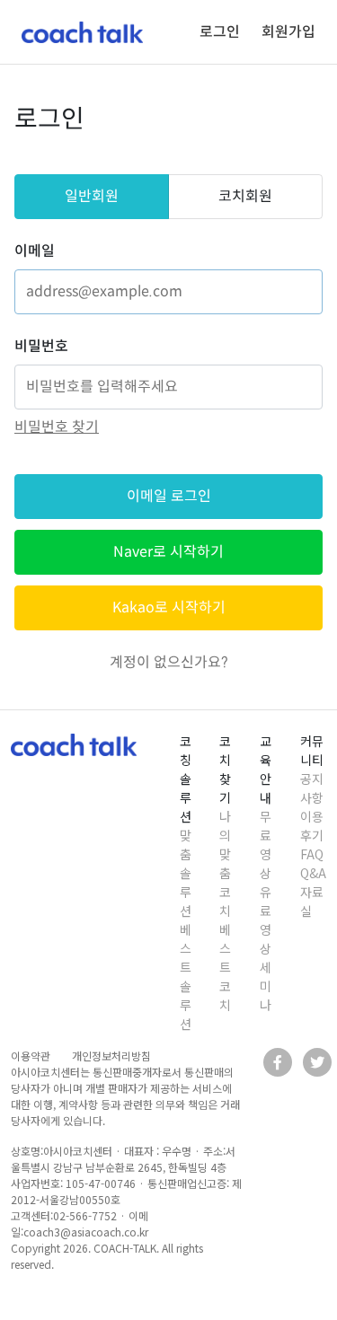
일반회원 (92, 196)
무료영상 (265, 844)
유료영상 (265, 920)
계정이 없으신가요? (169, 662)
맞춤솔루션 (185, 873)
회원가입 (288, 31)
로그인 (220, 31)
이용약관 (30, 1055)
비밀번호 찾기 (56, 427)
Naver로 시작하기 (168, 551)
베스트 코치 (225, 967)
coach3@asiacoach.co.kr (85, 1231)
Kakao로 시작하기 (169, 607)
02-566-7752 (85, 1215)
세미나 (265, 986)
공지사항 (312, 788)
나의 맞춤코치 (225, 863)
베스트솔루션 (185, 976)
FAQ (312, 854)
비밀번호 (41, 346)
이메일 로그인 (169, 496)
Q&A (313, 873)
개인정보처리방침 (111, 1055)
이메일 (34, 251)
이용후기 (312, 825)
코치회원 (245, 196)
